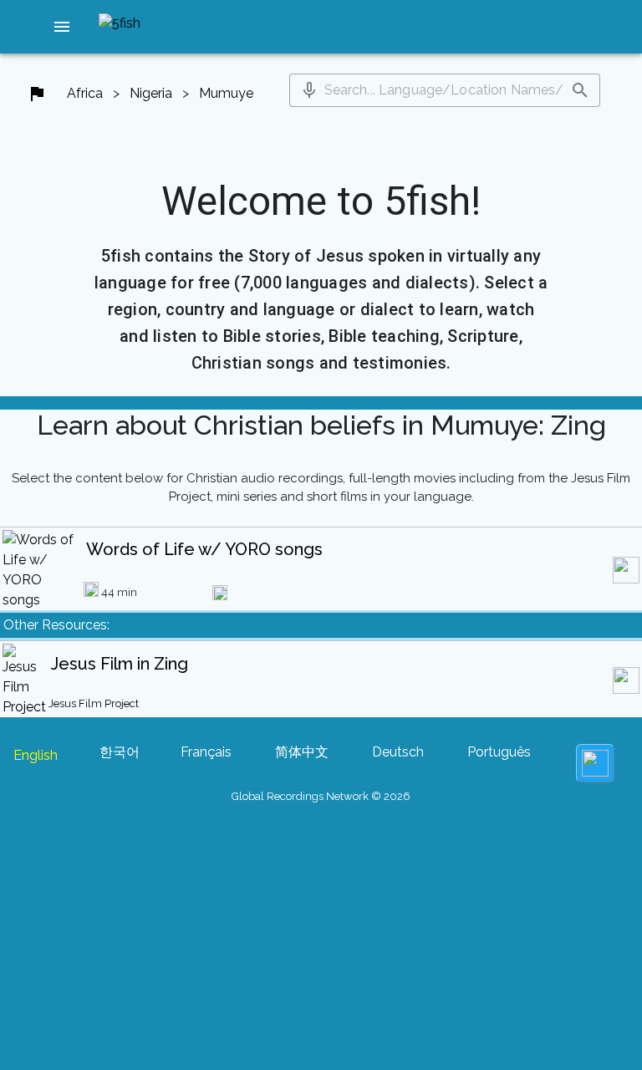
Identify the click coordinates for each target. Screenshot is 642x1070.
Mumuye (226, 93)
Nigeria (151, 93)
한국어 (119, 752)
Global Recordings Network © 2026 (321, 796)
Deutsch (398, 752)
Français (206, 752)
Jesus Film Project (93, 703)
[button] (61, 26)
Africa (85, 93)
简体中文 (302, 752)
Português (499, 752)
